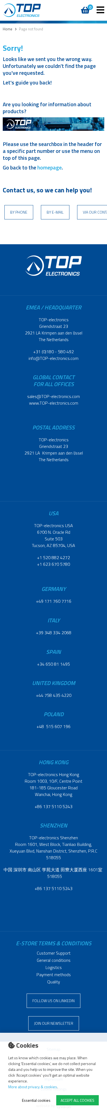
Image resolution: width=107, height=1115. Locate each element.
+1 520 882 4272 (53, 557)
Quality (53, 981)
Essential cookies (36, 1100)
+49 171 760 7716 (53, 601)
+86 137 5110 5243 (53, 806)
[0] (84, 7)
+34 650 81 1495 (53, 664)
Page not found (31, 29)
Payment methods (53, 974)
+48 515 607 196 (53, 726)
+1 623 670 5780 (53, 564)
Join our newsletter (53, 1023)
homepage (49, 167)
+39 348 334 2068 (53, 632)
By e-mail (55, 212)
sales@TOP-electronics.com (53, 396)
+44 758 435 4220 (53, 695)
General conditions (54, 960)
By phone (18, 212)
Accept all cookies (77, 1100)
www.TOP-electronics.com (53, 403)
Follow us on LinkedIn (53, 1001)
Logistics (54, 967)
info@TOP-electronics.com (53, 358)
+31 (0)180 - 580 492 (53, 351)
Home (7, 29)
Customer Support (54, 953)
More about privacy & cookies (32, 1087)
